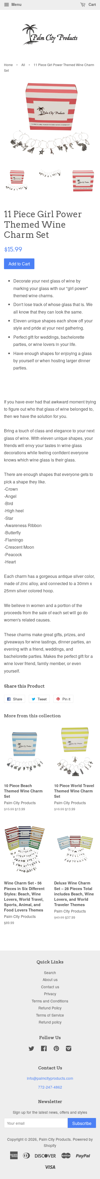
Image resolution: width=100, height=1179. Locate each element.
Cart (91, 4)
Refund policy (50, 1022)
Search (50, 972)
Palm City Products (55, 1139)
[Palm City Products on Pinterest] (56, 1049)
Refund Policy (50, 1007)
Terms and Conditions (50, 1001)
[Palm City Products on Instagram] (68, 1049)
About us (50, 979)
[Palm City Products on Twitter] (31, 1049)
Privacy (50, 993)
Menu (16, 4)
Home (8, 64)
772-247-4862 (50, 1087)
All (23, 64)
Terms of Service (50, 1015)
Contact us (50, 986)
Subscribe (81, 1123)
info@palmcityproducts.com (50, 1078)
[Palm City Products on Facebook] (44, 1049)
